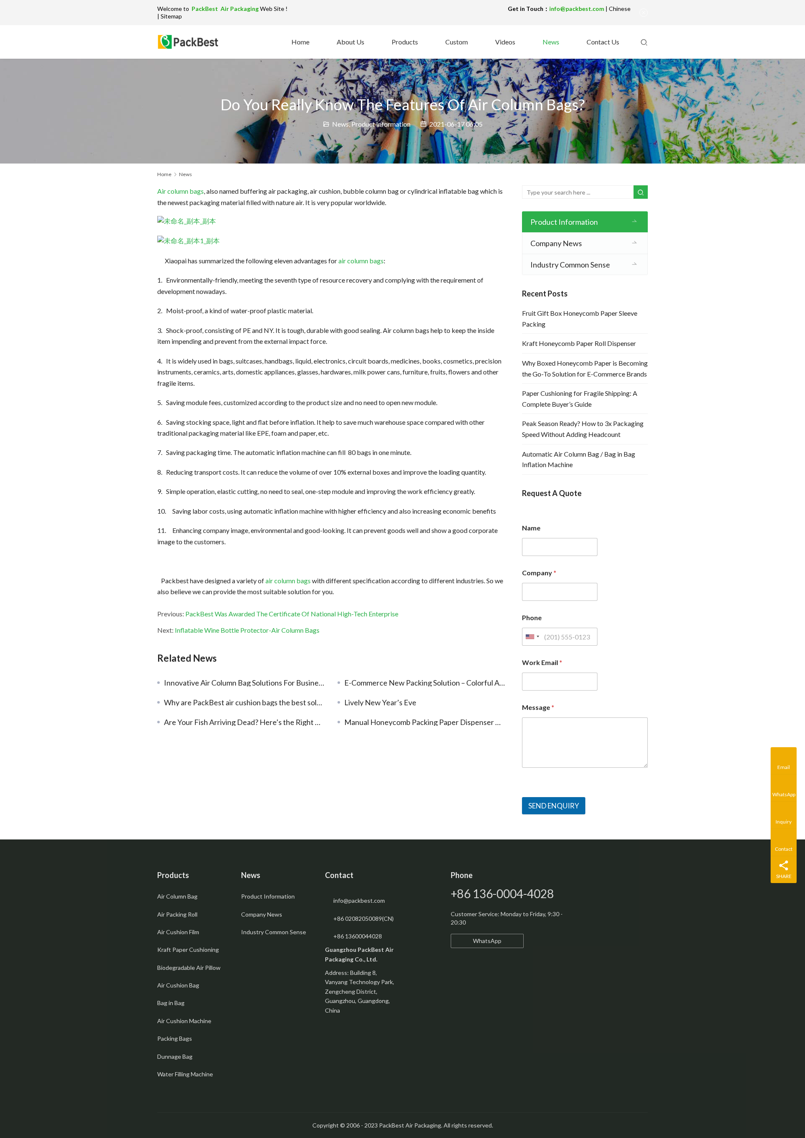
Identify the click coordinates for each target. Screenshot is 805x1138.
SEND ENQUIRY (553, 805)
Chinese (620, 8)
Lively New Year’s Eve (380, 702)
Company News (556, 243)
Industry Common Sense (570, 264)
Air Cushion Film (178, 931)
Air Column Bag (177, 896)
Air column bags (180, 191)
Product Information (380, 124)
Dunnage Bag (174, 1056)
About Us (349, 42)
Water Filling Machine (185, 1074)
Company (539, 573)
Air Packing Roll (177, 914)
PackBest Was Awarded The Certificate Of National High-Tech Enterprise (291, 614)
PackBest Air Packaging (226, 8)
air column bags (361, 261)
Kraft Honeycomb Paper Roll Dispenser (579, 343)
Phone (532, 617)
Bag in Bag (170, 1002)
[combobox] (532, 636)
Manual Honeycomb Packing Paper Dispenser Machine (424, 722)
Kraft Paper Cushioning (188, 949)
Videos (504, 42)
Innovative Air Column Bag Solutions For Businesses (244, 682)
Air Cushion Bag (178, 985)
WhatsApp (487, 940)
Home (299, 42)
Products (404, 42)
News (550, 42)
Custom (456, 42)
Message (538, 707)
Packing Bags (174, 1038)
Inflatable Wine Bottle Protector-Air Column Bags (247, 630)
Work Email (542, 662)
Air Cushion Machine (184, 1020)
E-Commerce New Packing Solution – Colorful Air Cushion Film (424, 682)
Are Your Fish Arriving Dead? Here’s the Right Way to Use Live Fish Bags (244, 722)
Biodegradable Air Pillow (189, 967)
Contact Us (602, 42)
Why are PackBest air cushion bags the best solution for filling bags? (244, 702)
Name (531, 528)
